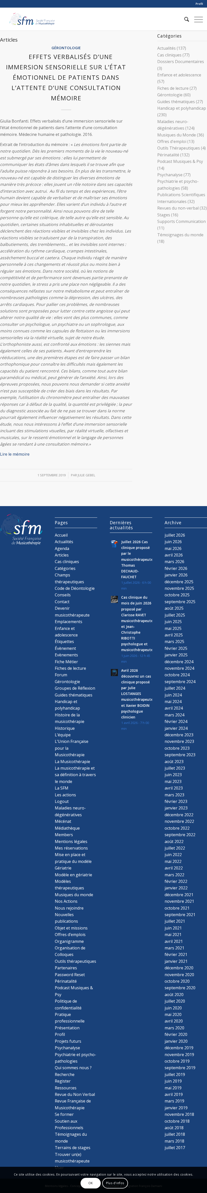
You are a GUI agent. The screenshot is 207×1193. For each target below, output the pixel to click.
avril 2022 (174, 868)
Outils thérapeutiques (75, 961)
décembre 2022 (179, 815)
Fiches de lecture (173, 88)
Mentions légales (71, 841)
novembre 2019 (179, 1054)
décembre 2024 (179, 661)
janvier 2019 (176, 1108)
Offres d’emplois (70, 934)
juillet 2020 (175, 1001)
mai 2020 (173, 1014)
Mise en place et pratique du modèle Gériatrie (73, 861)
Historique (65, 728)
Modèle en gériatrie (73, 875)
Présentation (67, 1028)
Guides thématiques (176, 101)
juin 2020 (173, 1008)
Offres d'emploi (171, 141)
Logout (62, 801)
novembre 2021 (179, 901)
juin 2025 (173, 621)
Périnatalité (168, 155)
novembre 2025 (179, 588)
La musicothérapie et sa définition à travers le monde (75, 774)
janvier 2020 (176, 1041)
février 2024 (176, 721)
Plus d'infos (115, 1183)
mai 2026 (173, 548)
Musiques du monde (74, 894)
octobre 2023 (177, 748)
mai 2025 (173, 628)
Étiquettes (64, 641)
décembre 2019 (179, 1048)
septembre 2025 (180, 601)
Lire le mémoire (15, 454)
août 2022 (174, 841)
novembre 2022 (179, 821)
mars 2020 (174, 1028)
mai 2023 (173, 781)
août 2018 (174, 1127)
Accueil (61, 535)
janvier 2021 (176, 961)
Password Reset (70, 974)
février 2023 (176, 801)
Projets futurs (68, 1041)
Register (63, 1081)
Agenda (62, 548)
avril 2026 (174, 555)
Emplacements (68, 621)
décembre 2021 (179, 894)
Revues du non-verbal (178, 208)
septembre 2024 (180, 681)
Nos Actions (66, 901)
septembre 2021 (180, 914)
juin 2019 (173, 1081)
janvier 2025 (176, 655)
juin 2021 (173, 928)
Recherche (64, 1074)
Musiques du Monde (176, 135)
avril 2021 (174, 941)
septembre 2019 (180, 1067)
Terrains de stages (72, 1147)
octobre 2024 (177, 675)
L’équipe (63, 735)
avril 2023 (174, 788)
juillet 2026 (175, 535)
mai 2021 (173, 934)
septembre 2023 (180, 755)
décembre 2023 (179, 735)
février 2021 (176, 954)
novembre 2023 (179, 741)
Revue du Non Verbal (75, 1094)
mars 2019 (174, 1101)
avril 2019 (174, 1094)
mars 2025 (174, 641)
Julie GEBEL (86, 475)
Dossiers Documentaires (180, 61)
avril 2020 (174, 1021)
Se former (64, 1114)
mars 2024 (174, 715)
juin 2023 (173, 774)
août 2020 (174, 994)
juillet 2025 (175, 615)
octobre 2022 (177, 828)
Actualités (166, 48)
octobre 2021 (177, 908)
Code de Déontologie (75, 588)
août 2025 (174, 608)
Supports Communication (181, 221)
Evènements (66, 655)
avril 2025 (174, 635)
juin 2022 (173, 854)
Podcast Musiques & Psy (180, 161)
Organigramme (69, 941)
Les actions (65, 795)
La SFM (61, 788)
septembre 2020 (180, 988)
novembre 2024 (179, 668)
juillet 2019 (175, 1074)
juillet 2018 (175, 1134)
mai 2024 (173, 701)
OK (90, 1183)
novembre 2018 (179, 1114)
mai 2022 (173, 861)
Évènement (65, 648)
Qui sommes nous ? (73, 1067)
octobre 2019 (177, 1061)
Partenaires (66, 968)
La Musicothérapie (72, 761)
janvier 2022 (176, 888)
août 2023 (174, 761)
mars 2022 (174, 875)
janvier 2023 (176, 808)
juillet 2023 (175, 768)
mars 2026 (174, 561)
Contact (62, 601)
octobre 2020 (177, 981)
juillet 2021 (175, 921)
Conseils (63, 595)
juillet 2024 (175, 688)
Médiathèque (67, 828)
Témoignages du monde (180, 235)
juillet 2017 (175, 1147)
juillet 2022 (175, 848)
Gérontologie (66, 47)
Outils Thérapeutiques (178, 148)
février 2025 (176, 648)
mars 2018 (174, 1141)
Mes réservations (71, 848)
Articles (62, 555)
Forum (61, 675)
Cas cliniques (169, 55)
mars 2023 (174, 795)
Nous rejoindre (69, 908)
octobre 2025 (177, 595)
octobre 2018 (177, 1121)
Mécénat (63, 821)
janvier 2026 (176, 575)
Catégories (65, 568)
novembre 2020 (179, 974)
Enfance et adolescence (179, 75)
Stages (163, 215)
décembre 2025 (179, 582)
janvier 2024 (176, 728)
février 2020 (176, 1034)
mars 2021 (174, 948)
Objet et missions (71, 928)
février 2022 (176, 881)
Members (64, 834)
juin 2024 (173, 695)
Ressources (65, 1088)
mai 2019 (173, 1088)
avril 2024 (174, 708)
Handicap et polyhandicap (181, 108)
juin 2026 (173, 541)
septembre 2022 (180, 834)
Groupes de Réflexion (75, 688)
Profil (199, 4)
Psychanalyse (170, 175)
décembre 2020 (179, 968)
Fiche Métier (66, 661)
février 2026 (176, 568)
